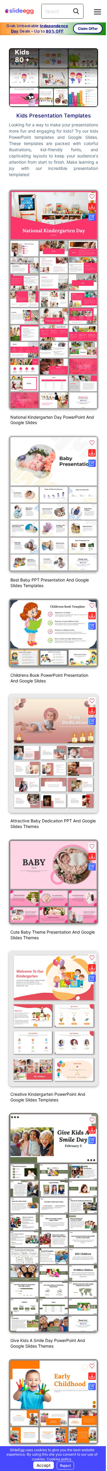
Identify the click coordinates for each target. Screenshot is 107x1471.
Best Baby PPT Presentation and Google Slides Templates (49, 582)
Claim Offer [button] (88, 28)
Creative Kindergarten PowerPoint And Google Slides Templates (47, 1097)
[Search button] (76, 11)
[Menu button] (97, 12)
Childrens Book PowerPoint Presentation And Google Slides (49, 678)
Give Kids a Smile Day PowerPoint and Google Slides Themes (47, 1343)
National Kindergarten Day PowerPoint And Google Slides (52, 420)
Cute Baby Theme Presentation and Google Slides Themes (52, 934)
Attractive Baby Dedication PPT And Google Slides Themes (53, 823)
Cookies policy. (59, 1459)
